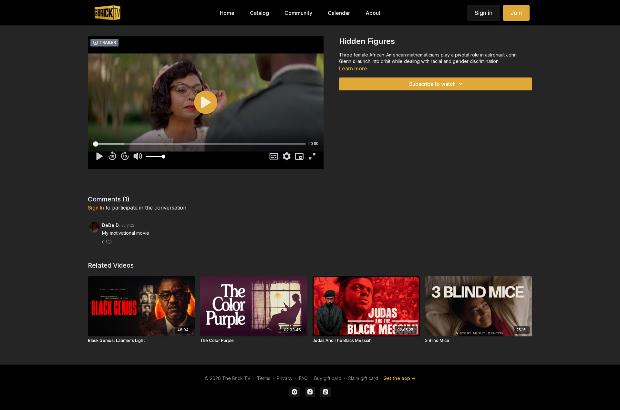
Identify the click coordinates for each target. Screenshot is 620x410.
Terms (263, 378)
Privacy (285, 378)
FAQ (303, 378)
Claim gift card (363, 378)
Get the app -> (399, 378)
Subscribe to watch (432, 84)
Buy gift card (327, 378)
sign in (96, 207)
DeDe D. (111, 225)
